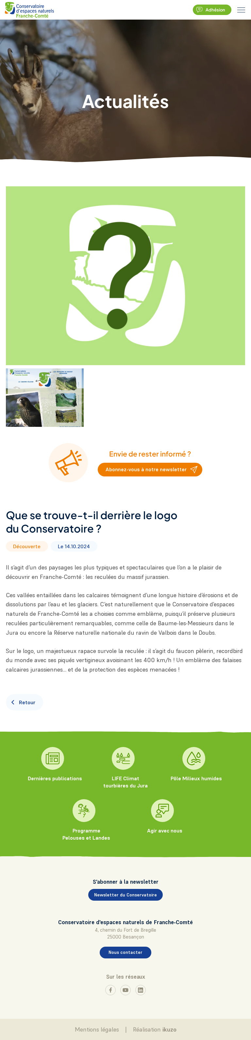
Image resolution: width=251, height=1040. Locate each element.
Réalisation (154, 1029)
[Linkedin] (140, 990)
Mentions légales (97, 1029)
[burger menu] (241, 10)
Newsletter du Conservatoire (125, 895)
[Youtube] (125, 990)
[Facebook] (110, 990)
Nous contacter (125, 952)
